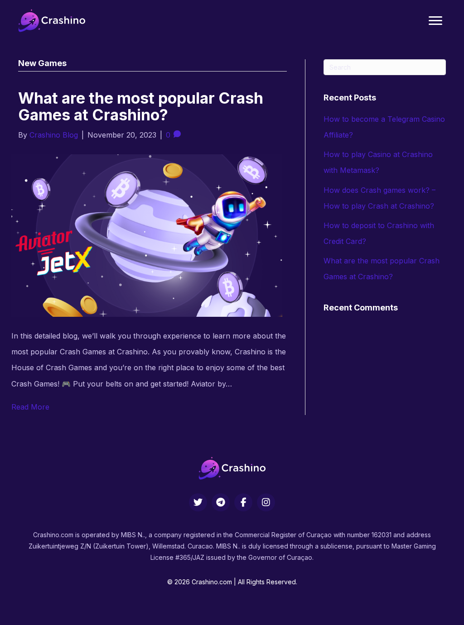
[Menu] (435, 21)
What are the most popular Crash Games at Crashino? (140, 106)
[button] (198, 502)
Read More (30, 406)
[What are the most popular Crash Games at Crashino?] (146, 234)
